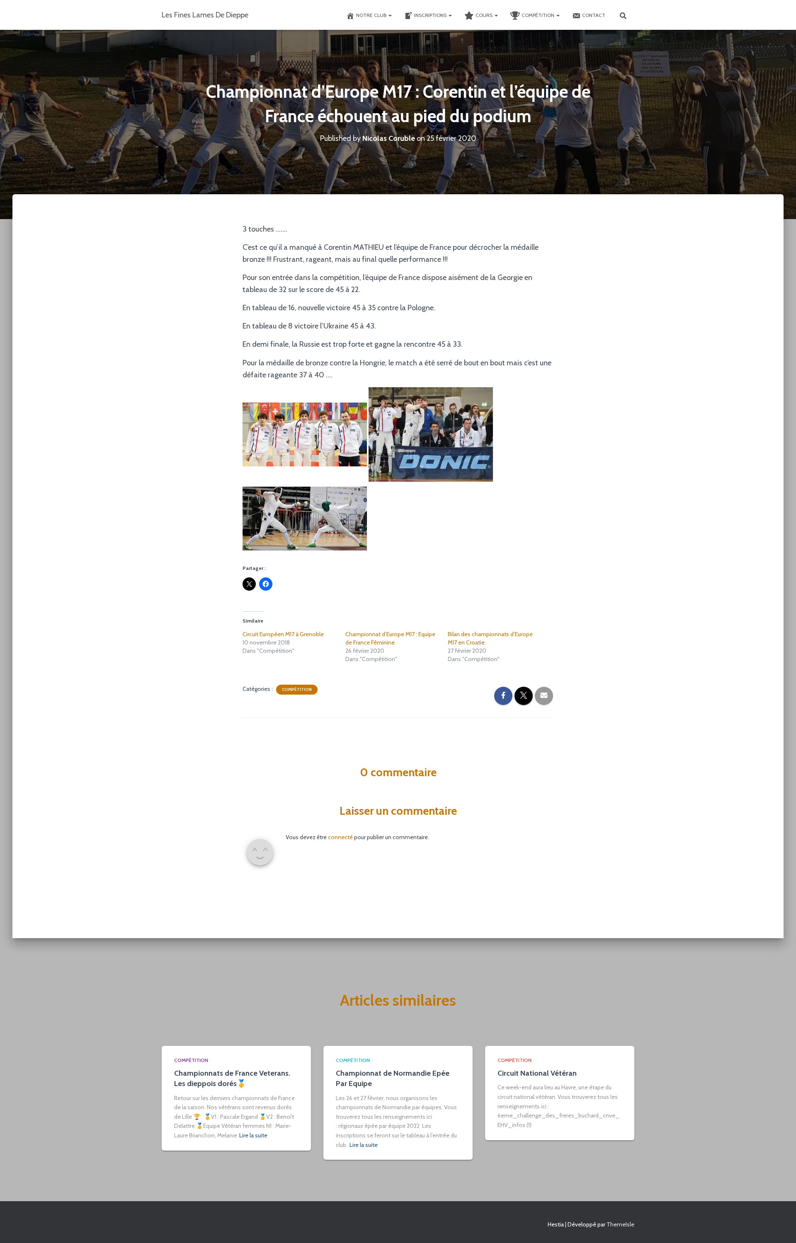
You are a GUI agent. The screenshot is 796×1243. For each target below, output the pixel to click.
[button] (390, 15)
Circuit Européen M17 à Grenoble (283, 634)
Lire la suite (253, 1135)
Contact (593, 15)
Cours (485, 15)
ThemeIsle (620, 1224)
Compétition (539, 15)
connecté (340, 837)
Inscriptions (431, 15)
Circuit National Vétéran (537, 1073)
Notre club (372, 15)
